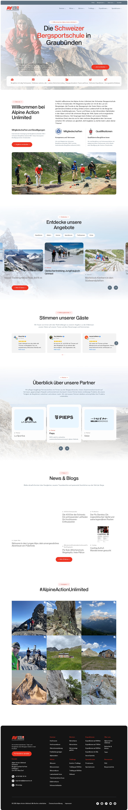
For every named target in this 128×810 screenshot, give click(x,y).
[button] (110, 288)
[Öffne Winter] (74, 8)
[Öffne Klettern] (84, 8)
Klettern (72, 737)
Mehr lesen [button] (21, 349)
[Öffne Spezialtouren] (120, 8)
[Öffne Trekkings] (94, 8)
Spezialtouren (90, 759)
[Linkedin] (115, 803)
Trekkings (72, 759)
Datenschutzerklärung (55, 803)
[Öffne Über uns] (113, 2)
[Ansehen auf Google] (15, 337)
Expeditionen (89, 737)
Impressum (68, 803)
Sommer (52, 737)
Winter (52, 759)
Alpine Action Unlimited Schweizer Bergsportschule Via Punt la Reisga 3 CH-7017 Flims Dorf (19, 766)
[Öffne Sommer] (65, 8)
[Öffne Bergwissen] (104, 2)
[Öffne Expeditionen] (107, 8)
